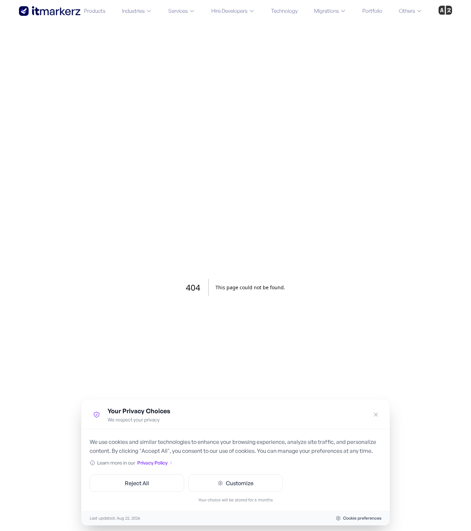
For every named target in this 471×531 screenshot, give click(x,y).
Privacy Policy (152, 463)
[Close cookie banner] (375, 414)
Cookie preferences (362, 518)
